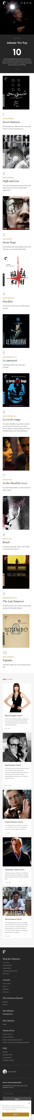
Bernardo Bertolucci (10, 598)
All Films (6, 962)
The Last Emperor (13, 601)
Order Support (8, 1054)
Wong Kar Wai (7, 479)
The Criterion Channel (13, 998)
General (5, 1052)
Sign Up (5, 1004)
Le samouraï (10, 360)
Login (4, 1024)
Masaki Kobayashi (8, 298)
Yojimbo (7, 660)
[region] (15, 1110)
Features (6, 989)
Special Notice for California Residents (16, 1042)
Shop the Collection (11, 958)
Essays (5, 986)
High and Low (11, 181)
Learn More (13, 1109)
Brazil (6, 542)
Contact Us (7, 1013)
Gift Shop (6, 973)
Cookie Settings (8, 1037)
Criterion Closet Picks (10, 971)
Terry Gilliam (7, 539)
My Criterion (8, 1020)
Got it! (16, 1114)
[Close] (29, 1103)
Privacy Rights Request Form (12, 1040)
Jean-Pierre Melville (9, 357)
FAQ (5, 1048)
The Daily (6, 992)
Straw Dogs (9, 242)
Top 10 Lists (6, 983)
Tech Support (7, 1057)
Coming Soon (7, 968)
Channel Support (8, 1060)
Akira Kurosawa (8, 118)
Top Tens (9, 679)
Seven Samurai (11, 122)
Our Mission (8, 1010)
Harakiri (8, 301)
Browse (5, 1002)
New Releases (7, 965)
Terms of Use (8, 1030)
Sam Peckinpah (7, 239)
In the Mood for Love (15, 483)
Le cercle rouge (11, 419)
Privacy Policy (8, 1034)
